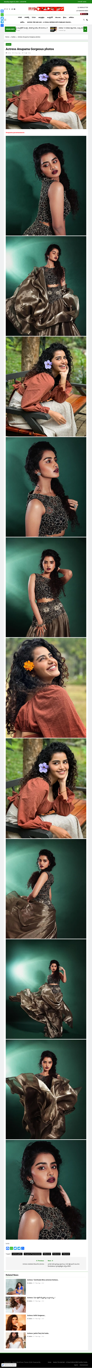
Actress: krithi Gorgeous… (36, 1315)
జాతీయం (71, 17)
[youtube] (14, 9)
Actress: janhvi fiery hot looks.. (38, 1333)
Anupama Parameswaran (33, 1254)
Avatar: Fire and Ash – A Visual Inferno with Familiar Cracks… (49, 22)
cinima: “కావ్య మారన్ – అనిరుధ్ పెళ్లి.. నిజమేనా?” (22, 28)
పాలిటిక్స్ (27, 17)
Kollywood (56, 1254)
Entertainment (84, 1365)
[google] (12, 9)
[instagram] (7, 9)
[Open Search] (84, 19)
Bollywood (47, 1254)
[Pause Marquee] (85, 29)
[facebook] (5, 9)
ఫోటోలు (22, 22)
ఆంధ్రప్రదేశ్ (50, 17)
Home (20, 17)
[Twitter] (2, 18)
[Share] (2, 25)
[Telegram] (2, 22)
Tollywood (66, 1254)
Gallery (8, 44)
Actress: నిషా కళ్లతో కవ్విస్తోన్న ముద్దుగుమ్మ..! (41, 1298)
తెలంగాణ (57, 17)
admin (9, 53)
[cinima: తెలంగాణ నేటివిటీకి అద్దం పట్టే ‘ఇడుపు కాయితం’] (42, 30)
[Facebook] (2, 11)
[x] (9, 9)
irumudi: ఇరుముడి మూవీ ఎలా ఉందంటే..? (83, 1)
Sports (76, 1365)
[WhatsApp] (2, 14)
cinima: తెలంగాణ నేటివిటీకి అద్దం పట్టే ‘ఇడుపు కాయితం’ (63, 28)
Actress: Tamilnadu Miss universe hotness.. (43, 1280)
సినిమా (34, 17)
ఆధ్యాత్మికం (41, 17)
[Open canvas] (5, 20)
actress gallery (17, 1254)
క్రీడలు (64, 17)
